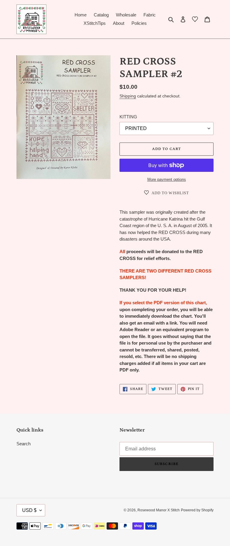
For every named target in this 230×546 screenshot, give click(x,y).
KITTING (128, 116)
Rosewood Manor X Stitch (158, 510)
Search (23, 443)
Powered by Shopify (197, 510)
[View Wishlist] (195, 20)
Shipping (127, 96)
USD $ (29, 510)
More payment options (166, 179)
